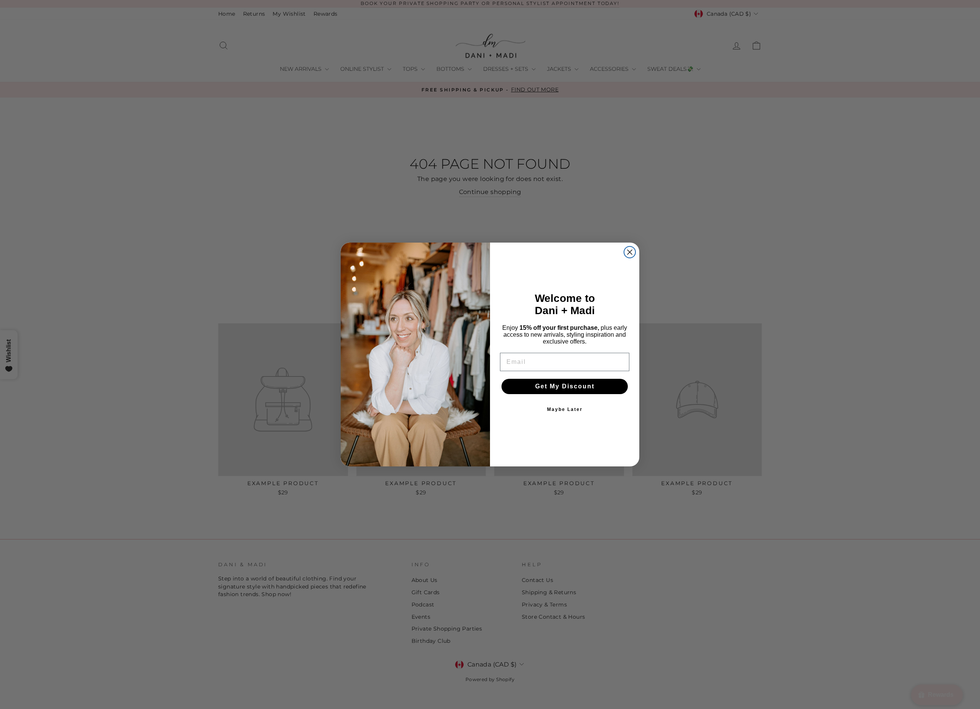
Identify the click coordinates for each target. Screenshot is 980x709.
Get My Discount (565, 386)
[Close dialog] (629, 252)
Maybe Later (565, 409)
